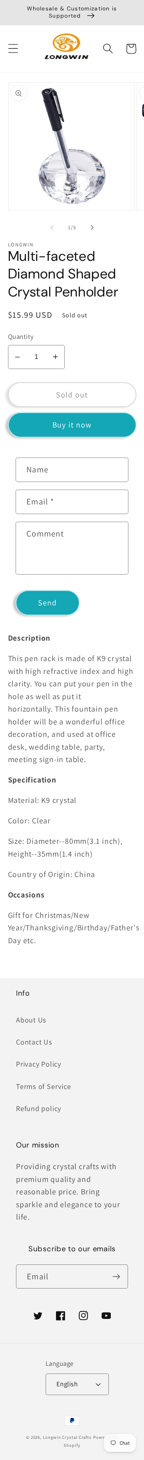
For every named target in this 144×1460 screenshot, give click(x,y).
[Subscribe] (116, 1276)
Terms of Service (43, 1086)
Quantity (21, 336)
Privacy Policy (38, 1064)
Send (47, 602)
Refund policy (38, 1108)
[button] (13, 48)
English (67, 1383)
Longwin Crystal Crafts (67, 1437)
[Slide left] (51, 227)
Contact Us (34, 1042)
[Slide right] (92, 227)
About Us (31, 1019)
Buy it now (72, 424)
